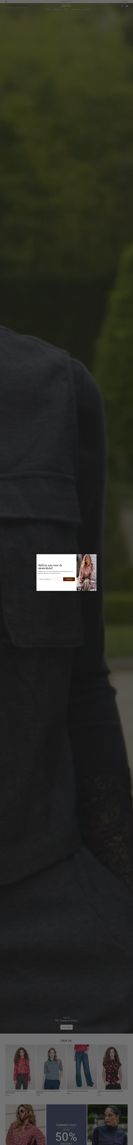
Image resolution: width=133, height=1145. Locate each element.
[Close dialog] (93, 558)
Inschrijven (69, 579)
